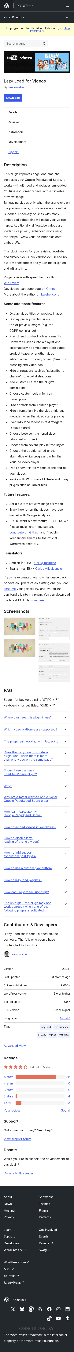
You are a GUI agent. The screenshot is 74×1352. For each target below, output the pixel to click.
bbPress (11, 1276)
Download (13, 97)
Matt (9, 1269)
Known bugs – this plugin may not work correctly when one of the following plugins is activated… (27, 906)
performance (61, 1027)
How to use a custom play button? (28, 868)
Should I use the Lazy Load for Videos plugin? (20, 772)
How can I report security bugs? (26, 892)
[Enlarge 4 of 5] (65, 648)
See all (65, 1110)
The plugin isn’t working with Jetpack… (31, 741)
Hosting (9, 1210)
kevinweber (17, 87)
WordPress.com (17, 1262)
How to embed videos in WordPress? (30, 827)
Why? (8, 786)
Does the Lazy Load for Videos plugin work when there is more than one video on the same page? (28, 755)
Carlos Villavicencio (48, 568)
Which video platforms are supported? (30, 729)
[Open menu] (68, 5)
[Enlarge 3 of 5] (65, 623)
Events (44, 1236)
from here (37, 600)
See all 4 (65, 1018)
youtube (64, 1034)
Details (12, 112)
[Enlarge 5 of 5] (65, 670)
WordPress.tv (15, 1250)
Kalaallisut (19, 1300)
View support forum (17, 1139)
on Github (49, 289)
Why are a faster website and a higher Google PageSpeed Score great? (30, 799)
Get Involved (48, 1230)
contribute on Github (24, 532)
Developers (12, 1243)
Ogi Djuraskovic (45, 563)
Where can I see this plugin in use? (28, 717)
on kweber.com (47, 294)
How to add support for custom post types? (20, 854)
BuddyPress (14, 1283)
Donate (46, 1243)
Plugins (44, 1210)
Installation (15, 132)
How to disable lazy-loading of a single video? (21, 839)
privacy (42, 1034)
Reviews (14, 122)
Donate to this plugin (18, 1173)
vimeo (52, 1034)
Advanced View (15, 1046)
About (8, 1197)
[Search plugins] (44, 43)
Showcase (46, 1197)
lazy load (46, 1027)
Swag (44, 1250)
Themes (44, 1204)
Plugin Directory (14, 17)
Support (13, 152)
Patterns (45, 1217)
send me (10, 589)
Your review (12, 1110)
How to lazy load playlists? (23, 880)
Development (17, 142)
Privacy (9, 1217)
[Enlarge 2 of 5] (30, 644)
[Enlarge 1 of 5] (30, 623)
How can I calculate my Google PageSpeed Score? (23, 813)
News (8, 1204)
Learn (8, 1230)
